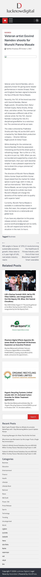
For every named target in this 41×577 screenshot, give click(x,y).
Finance (4, 474)
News (4, 494)
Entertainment (7, 470)
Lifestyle (5, 482)
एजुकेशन (4, 529)
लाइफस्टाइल (5, 552)
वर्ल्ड (3, 556)
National (5, 490)
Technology (5, 513)
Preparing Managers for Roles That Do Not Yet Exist (18, 435)
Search (33, 416)
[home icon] (5, 20)
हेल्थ (3, 564)
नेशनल (4, 541)
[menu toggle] (11, 20)
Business (8, 32)
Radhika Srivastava (12, 49)
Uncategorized (7, 521)
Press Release (6, 505)
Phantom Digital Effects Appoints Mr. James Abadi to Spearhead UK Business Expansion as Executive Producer (20, 342)
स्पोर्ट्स (4, 560)
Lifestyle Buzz (6, 486)
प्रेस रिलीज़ (5, 545)
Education (5, 466)
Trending (5, 517)
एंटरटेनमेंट (5, 533)
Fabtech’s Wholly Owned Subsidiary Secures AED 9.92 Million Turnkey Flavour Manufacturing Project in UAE (19, 446)
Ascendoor (13, 574)
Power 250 (5, 502)
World (4, 525)
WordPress (32, 574)
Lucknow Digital (22, 571)
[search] (37, 20)
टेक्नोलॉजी (5, 537)
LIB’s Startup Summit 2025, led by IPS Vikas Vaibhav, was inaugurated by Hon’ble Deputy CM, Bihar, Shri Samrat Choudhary (20, 298)
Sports (4, 509)
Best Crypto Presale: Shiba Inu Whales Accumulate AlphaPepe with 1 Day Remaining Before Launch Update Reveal (20, 429)
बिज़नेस (4, 548)
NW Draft (5, 498)
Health (4, 478)
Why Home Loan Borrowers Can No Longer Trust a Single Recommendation (20, 440)
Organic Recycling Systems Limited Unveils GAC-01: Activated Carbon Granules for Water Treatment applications (18, 396)
